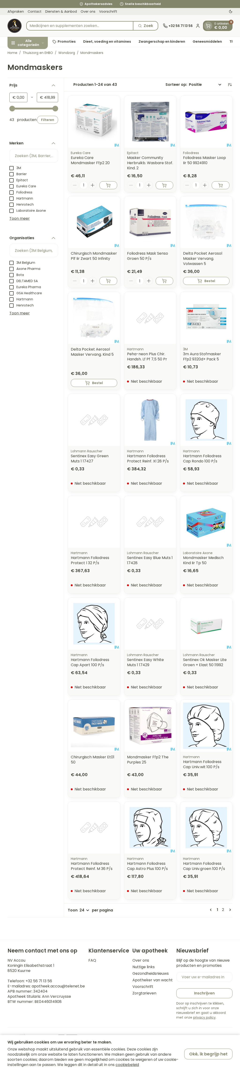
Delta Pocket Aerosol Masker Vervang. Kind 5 (92, 352)
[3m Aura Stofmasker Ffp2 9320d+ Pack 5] (206, 318)
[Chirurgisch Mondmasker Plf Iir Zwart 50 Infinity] (94, 222)
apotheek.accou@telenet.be (58, 986)
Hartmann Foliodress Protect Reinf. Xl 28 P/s (148, 458)
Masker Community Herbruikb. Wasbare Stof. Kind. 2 (150, 163)
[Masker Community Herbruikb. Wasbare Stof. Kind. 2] (150, 122)
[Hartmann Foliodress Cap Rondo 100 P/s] (206, 420)
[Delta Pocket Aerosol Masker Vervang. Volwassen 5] (206, 222)
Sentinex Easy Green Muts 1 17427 (90, 458)
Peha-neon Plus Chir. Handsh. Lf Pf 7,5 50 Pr (147, 356)
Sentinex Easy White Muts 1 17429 (145, 662)
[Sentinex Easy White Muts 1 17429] (150, 624)
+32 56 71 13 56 (39, 981)
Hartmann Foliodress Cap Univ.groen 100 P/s (204, 866)
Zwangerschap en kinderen (162, 41)
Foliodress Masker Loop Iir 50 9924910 (204, 160)
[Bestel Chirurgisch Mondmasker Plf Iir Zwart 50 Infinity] (108, 281)
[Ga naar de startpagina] (15, 26)
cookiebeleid (127, 1064)
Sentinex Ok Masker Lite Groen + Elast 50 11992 (205, 662)
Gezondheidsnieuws (150, 973)
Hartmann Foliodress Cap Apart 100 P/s (90, 662)
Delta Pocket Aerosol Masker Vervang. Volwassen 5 (202, 258)
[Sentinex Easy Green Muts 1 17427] (94, 420)
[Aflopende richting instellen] (229, 84)
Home (12, 52)
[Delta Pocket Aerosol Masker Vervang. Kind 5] (94, 318)
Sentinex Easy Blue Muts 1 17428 (150, 560)
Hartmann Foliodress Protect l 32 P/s (90, 560)
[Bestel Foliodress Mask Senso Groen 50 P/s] (164, 281)
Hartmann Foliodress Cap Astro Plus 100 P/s (147, 866)
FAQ (92, 960)
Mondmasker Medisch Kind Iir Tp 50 (203, 560)
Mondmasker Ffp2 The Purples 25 (148, 759)
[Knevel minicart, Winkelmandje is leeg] (208, 26)
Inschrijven (204, 993)
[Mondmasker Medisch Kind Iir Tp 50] (206, 522)
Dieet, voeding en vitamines (107, 41)
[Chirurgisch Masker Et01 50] (94, 726)
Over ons (88, 11)
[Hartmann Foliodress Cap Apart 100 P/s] (94, 624)
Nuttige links (143, 967)
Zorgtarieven (144, 993)
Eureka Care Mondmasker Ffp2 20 (90, 160)
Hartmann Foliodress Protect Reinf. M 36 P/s (91, 866)
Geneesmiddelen (207, 41)
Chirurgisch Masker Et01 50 (92, 759)
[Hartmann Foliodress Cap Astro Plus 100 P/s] (150, 828)
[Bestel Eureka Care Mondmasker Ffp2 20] (108, 185)
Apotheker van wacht (152, 980)
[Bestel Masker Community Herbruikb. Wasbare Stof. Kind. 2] (164, 185)
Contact (34, 11)
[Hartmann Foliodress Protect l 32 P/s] (94, 522)
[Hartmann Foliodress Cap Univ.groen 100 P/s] (206, 828)
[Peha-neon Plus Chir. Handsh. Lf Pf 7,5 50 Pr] (150, 318)
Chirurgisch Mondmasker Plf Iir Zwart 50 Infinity (94, 256)
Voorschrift (108, 11)
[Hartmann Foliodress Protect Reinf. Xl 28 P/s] (150, 420)
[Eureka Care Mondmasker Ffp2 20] (94, 122)
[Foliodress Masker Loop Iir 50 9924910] (206, 122)
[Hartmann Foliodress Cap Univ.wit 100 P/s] (206, 726)
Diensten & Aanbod (61, 11)
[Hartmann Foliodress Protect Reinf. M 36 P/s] (94, 828)
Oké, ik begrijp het (208, 1054)
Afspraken (16, 11)
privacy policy (204, 1017)
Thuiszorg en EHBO (38, 52)
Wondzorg (66, 52)
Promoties (67, 41)
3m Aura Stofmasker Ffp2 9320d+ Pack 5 (202, 356)
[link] (211, 910)
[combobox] (79, 25)
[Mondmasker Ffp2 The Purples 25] (150, 726)
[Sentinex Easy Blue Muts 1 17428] (150, 522)
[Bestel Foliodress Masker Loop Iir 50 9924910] (220, 185)
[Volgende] (229, 910)
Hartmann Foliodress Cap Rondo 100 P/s (202, 458)
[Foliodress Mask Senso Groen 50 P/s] (150, 222)
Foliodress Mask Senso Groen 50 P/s (147, 256)
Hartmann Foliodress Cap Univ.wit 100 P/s (202, 764)
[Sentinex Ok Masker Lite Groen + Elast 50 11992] (206, 624)
